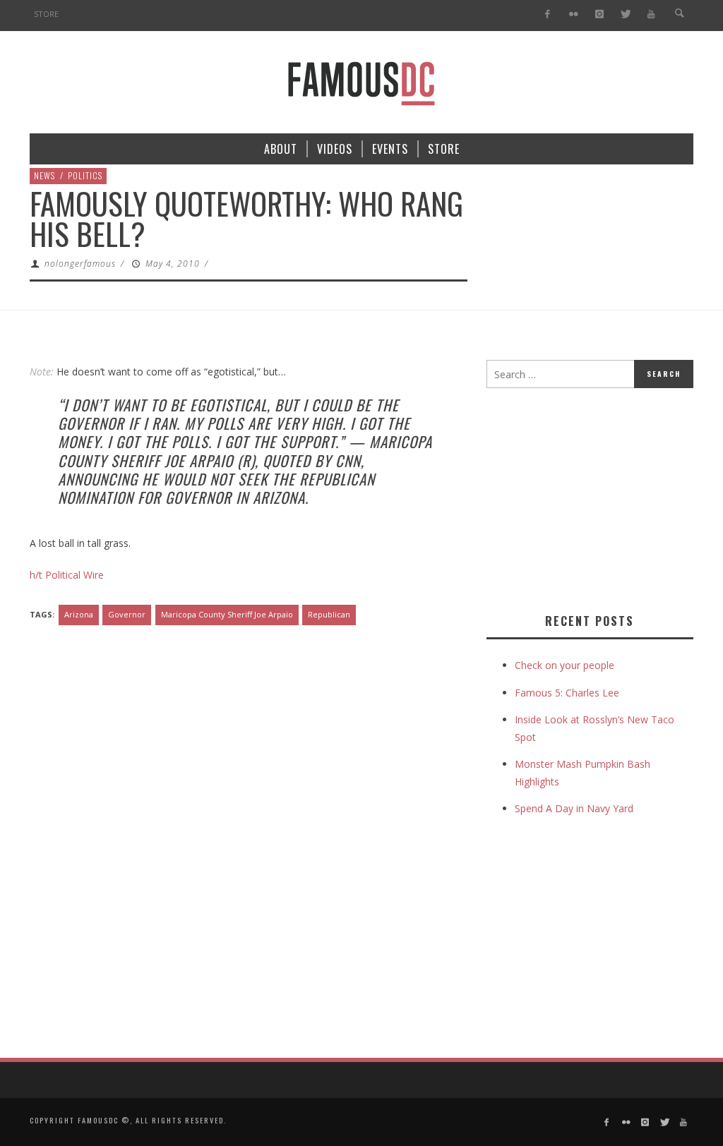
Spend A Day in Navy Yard (574, 808)
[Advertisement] (604, 497)
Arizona (78, 614)
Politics (85, 175)
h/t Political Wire (67, 574)
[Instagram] (599, 14)
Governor (126, 614)
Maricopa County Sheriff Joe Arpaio (227, 614)
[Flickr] (574, 14)
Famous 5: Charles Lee (567, 692)
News (44, 175)
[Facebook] (547, 14)
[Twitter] (625, 14)
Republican (329, 614)
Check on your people (566, 665)
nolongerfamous (80, 264)
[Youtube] (651, 14)
